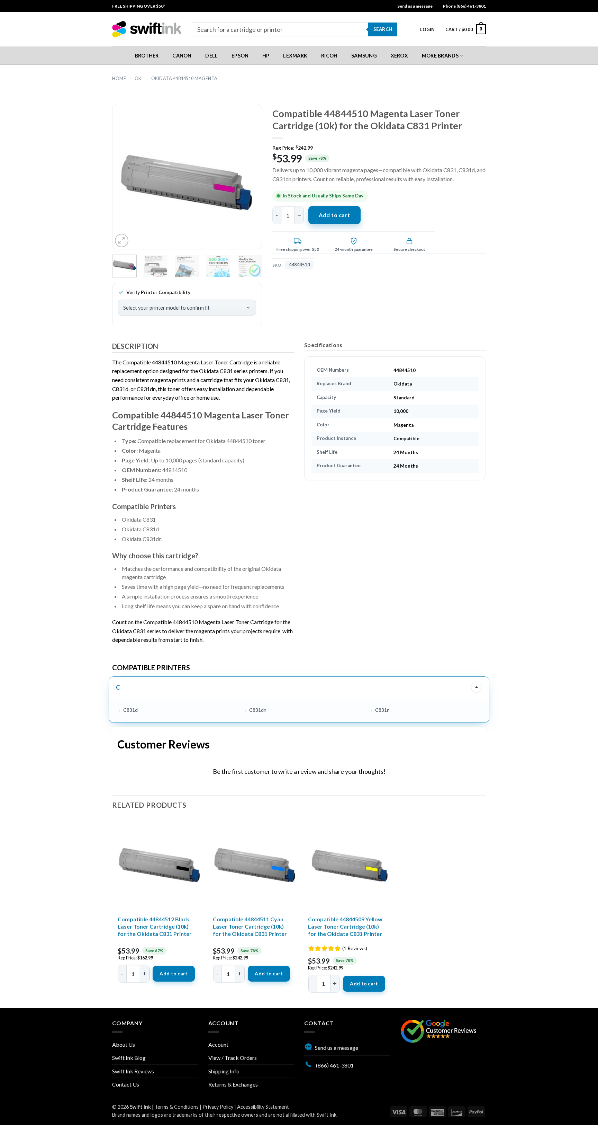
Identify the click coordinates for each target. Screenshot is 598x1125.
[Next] (244, 182)
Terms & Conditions (177, 1107)
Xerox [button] (399, 56)
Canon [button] (181, 56)
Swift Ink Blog (129, 1057)
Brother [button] (147, 56)
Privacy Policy (217, 1107)
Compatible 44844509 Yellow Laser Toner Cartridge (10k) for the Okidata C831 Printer (345, 926)
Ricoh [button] (329, 56)
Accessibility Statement (263, 1107)
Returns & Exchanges (233, 1084)
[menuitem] (138, 6)
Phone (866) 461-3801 (464, 6)
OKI (139, 78)
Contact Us (125, 1084)
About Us (123, 1044)
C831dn (257, 710)
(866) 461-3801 (334, 1065)
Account (218, 1044)
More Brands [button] (440, 56)
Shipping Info (223, 1071)
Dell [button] (211, 56)
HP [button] (266, 56)
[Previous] (129, 182)
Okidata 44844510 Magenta (184, 78)
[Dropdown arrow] (476, 687)
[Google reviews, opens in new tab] (438, 1030)
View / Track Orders (232, 1057)
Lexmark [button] (295, 56)
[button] (427, 29)
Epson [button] (240, 56)
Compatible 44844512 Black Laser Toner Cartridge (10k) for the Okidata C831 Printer (155, 926)
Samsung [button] (364, 56)
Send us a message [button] (415, 6)
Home (119, 78)
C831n (382, 710)
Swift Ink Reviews (133, 1071)
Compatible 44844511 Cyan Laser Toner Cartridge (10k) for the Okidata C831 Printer (250, 926)
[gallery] (187, 182)
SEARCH (382, 29)
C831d (130, 710)
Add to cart (334, 215)
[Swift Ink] (146, 29)
